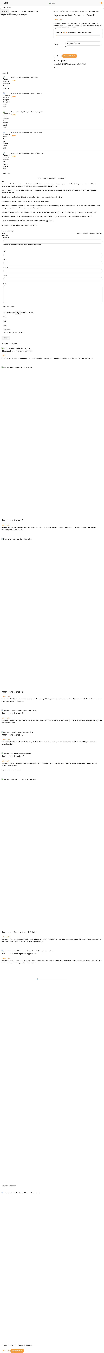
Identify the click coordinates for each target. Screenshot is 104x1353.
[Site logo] (52, 3)
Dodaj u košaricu (69, 56)
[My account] (98, 3)
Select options (17, 1351)
